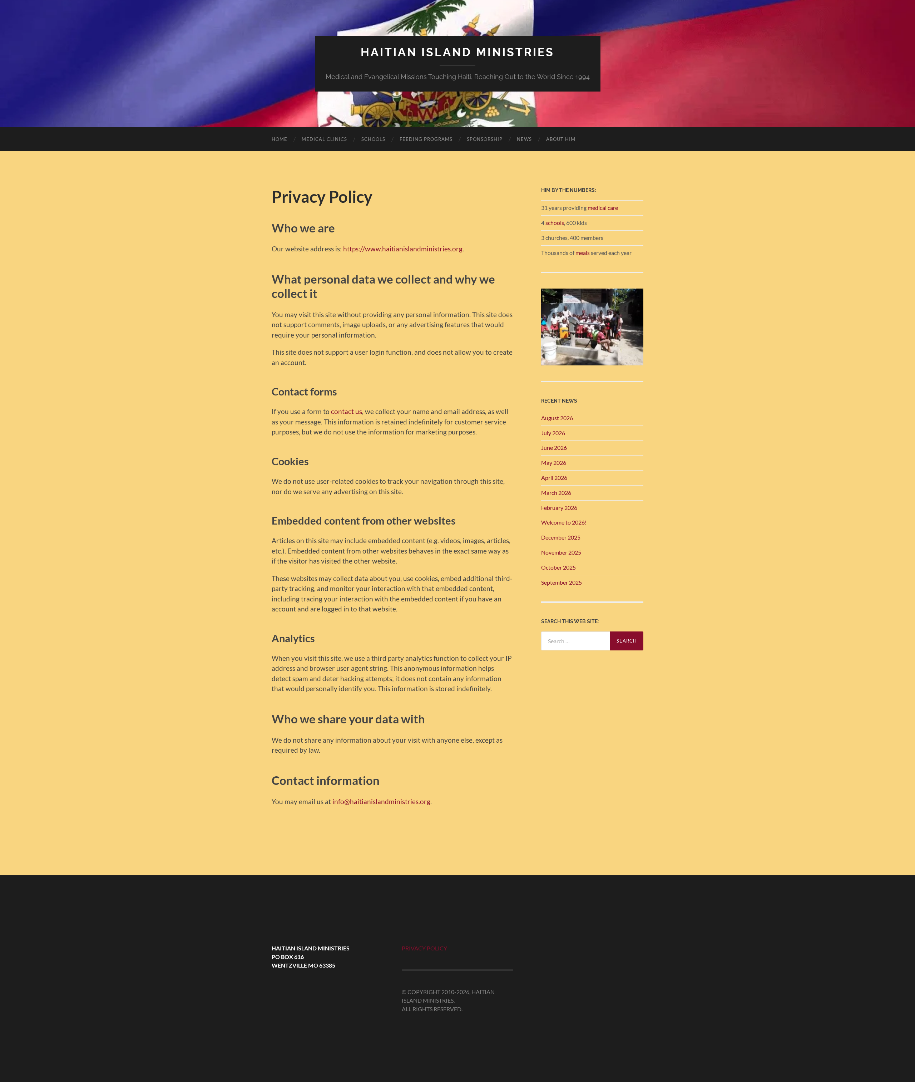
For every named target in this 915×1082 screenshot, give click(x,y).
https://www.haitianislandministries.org (403, 249)
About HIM (560, 139)
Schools (373, 139)
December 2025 (560, 537)
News (524, 139)
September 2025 (561, 582)
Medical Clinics (324, 139)
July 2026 (553, 432)
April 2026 (554, 477)
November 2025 (561, 552)
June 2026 (554, 447)
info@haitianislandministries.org (381, 801)
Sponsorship (485, 139)
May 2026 (553, 462)
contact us (346, 411)
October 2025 (558, 567)
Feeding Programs (426, 139)
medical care (603, 207)
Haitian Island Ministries (457, 52)
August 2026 (557, 417)
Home (279, 139)
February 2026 (559, 507)
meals (582, 252)
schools (554, 222)
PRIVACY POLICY (424, 948)
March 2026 (556, 492)
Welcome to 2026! (564, 522)
